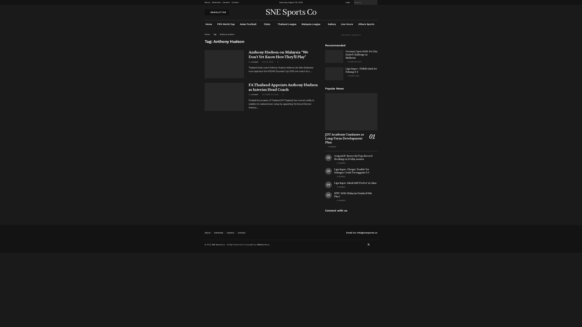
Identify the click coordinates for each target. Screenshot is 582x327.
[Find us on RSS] (376, 244)
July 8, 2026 (267, 62)
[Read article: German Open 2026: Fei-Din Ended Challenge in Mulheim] (334, 56)
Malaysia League (311, 24)
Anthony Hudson (227, 34)
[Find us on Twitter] (368, 244)
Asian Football (248, 24)
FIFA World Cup (226, 24)
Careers (226, 2)
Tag (214, 34)
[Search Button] (376, 2)
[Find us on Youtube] (373, 244)
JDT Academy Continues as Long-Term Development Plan (344, 138)
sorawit (254, 62)
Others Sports (366, 24)
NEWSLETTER (218, 12)
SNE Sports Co (291, 12)
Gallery (332, 24)
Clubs (267, 24)
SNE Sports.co (218, 245)
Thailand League (287, 24)
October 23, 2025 (270, 94)
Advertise (216, 2)
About (207, 2)
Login (347, 2)
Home (209, 24)
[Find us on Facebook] (364, 244)
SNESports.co (263, 245)
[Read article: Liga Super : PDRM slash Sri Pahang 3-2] (334, 73)
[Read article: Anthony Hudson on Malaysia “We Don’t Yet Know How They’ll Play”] (224, 64)
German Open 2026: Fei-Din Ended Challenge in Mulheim (361, 54)
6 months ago (354, 62)
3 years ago (353, 76)
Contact (235, 2)
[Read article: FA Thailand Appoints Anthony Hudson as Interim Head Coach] (224, 97)
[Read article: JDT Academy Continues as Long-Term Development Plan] (351, 111)
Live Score (347, 24)
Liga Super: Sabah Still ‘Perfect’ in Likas (355, 183)
